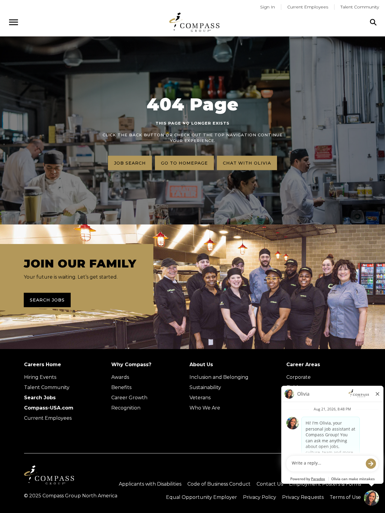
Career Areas (303, 364)
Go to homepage (184, 162)
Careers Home (42, 364)
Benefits (121, 387)
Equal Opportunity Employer (201, 497)
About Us (201, 364)
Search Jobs (47, 300)
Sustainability (205, 387)
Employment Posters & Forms (325, 484)
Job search (130, 162)
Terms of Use (345, 497)
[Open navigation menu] (13, 22)
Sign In (267, 7)
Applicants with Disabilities (150, 484)
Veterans (200, 397)
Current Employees (307, 7)
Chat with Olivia (247, 162)
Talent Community (359, 7)
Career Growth (129, 397)
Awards (120, 377)
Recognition (125, 408)
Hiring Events (40, 377)
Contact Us (270, 484)
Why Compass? (131, 364)
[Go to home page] (194, 22)
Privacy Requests (303, 497)
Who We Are (204, 408)
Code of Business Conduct (219, 484)
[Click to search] (373, 22)
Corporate (298, 377)
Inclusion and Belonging (218, 377)
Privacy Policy (259, 497)
